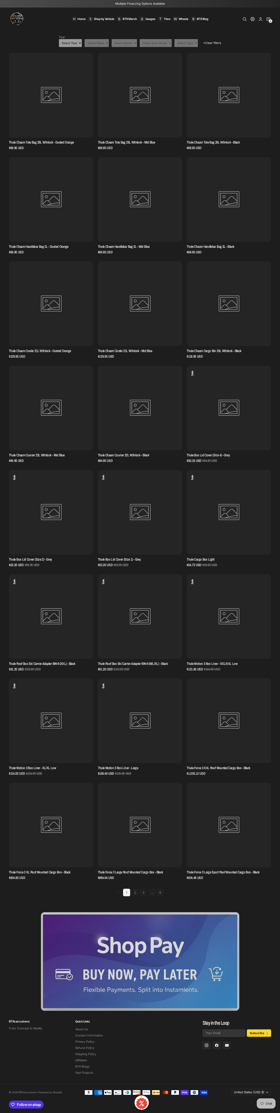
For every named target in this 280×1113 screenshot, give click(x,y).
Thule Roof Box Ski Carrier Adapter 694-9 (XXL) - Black (42, 664)
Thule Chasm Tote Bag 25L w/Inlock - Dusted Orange (41, 142)
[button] (244, 19)
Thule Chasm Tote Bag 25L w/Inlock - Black (213, 142)
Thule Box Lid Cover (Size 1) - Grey (119, 559)
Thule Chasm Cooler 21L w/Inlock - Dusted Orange (40, 351)
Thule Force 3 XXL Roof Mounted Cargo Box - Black (218, 768)
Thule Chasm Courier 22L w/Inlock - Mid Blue (36, 455)
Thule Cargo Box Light (200, 559)
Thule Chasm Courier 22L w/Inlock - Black (123, 455)
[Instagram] (206, 1045)
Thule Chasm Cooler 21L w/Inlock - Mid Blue (125, 351)
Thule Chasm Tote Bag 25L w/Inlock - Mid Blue (126, 142)
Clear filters (212, 43)
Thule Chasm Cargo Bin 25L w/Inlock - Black (214, 351)
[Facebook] (217, 1045)
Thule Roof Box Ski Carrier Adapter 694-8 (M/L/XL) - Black (133, 664)
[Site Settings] (252, 19)
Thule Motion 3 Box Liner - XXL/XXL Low (212, 664)
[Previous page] (118, 892)
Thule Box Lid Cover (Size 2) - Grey (30, 559)
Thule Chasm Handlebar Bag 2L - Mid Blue (124, 246)
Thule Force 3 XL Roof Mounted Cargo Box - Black (40, 872)
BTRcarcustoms (28, 1092)
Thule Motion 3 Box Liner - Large (118, 768)
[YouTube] (227, 1045)
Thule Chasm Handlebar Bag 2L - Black (210, 246)
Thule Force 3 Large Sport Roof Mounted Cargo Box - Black (223, 872)
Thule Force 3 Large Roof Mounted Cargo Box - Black (130, 872)
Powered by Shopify (50, 1092)
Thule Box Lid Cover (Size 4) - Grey (208, 455)
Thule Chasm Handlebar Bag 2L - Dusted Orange (38, 246)
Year (62, 37)
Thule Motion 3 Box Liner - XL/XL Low (32, 768)
